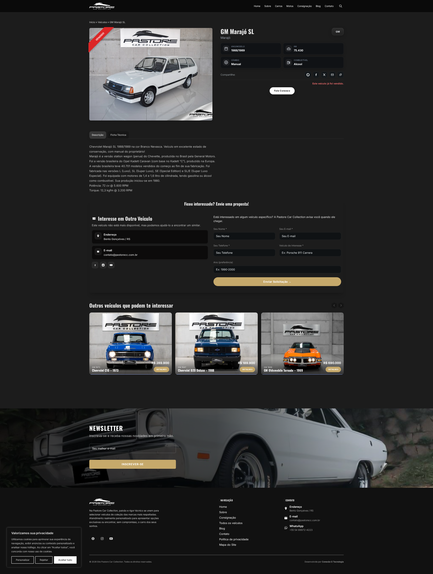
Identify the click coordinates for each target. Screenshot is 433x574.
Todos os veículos (230, 523)
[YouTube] (111, 265)
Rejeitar (44, 559)
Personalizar (22, 559)
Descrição (98, 134)
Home (257, 6)
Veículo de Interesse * (291, 245)
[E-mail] (332, 75)
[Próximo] (341, 305)
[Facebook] (316, 75)
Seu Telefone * (221, 245)
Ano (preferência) (223, 262)
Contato (329, 6)
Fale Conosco (282, 90)
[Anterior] (334, 305)
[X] (324, 75)
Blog (318, 6)
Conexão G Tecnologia (333, 561)
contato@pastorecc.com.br (121, 254)
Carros (278, 6)
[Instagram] (103, 265)
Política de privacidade (233, 539)
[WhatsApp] (308, 75)
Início (92, 22)
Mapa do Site (227, 544)
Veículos (102, 22)
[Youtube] (111, 538)
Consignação (304, 6)
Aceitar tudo (65, 559)
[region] (44, 547)
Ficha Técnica (118, 134)
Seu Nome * (220, 228)
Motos (289, 6)
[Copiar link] (340, 75)
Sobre (267, 6)
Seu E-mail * (286, 228)
